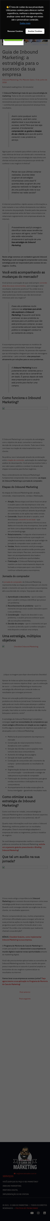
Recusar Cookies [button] (15, 31)
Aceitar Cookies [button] (35, 31)
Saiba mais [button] (25, 23)
